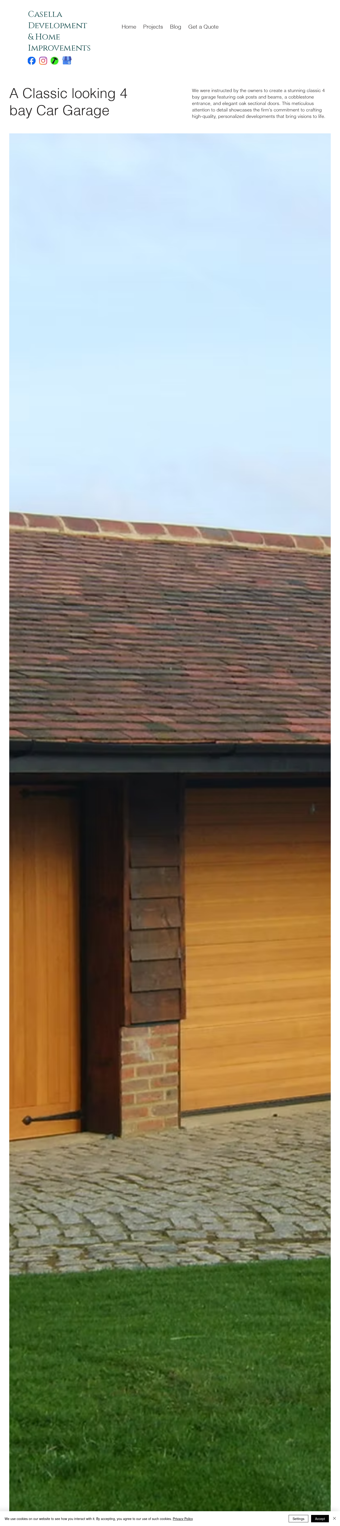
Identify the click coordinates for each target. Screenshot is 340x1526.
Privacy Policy (183, 1518)
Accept (320, 1518)
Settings (298, 1518)
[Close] (334, 1518)
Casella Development (57, 20)
